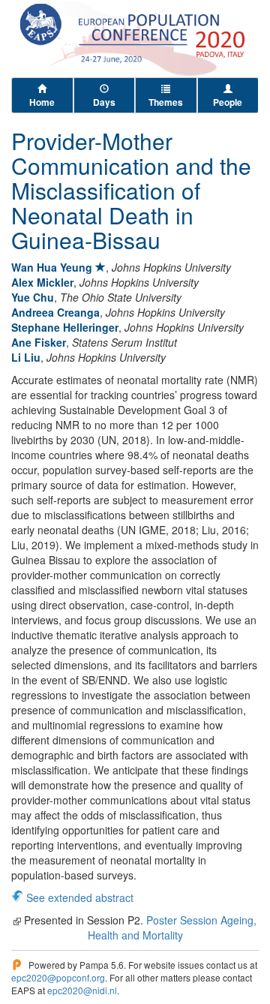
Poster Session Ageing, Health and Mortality (172, 927)
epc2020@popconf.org (58, 977)
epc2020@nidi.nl (82, 990)
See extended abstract (80, 897)
